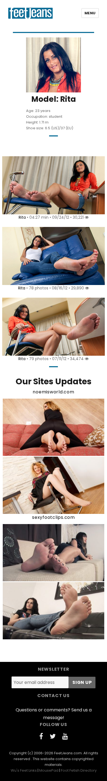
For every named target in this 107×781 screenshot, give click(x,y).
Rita (22, 217)
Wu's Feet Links (24, 770)
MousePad (48, 770)
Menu (90, 13)
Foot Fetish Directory (79, 770)
